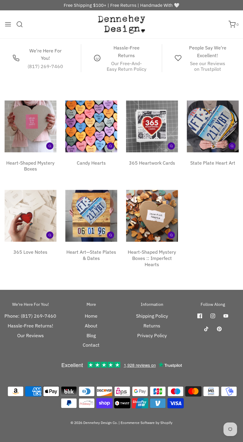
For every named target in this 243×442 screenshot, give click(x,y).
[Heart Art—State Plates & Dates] (91, 216)
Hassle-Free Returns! (30, 326)
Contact (91, 345)
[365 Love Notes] (30, 216)
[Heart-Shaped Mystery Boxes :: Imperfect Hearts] (152, 216)
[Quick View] (49, 145)
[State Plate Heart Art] (213, 126)
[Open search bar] (22, 24)
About (91, 326)
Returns (151, 326)
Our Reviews (30, 335)
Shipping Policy (152, 316)
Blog (91, 335)
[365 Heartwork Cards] (152, 126)
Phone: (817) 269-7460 (30, 316)
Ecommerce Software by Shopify (146, 422)
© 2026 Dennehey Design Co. (94, 422)
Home (91, 316)
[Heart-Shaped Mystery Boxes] (30, 126)
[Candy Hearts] (91, 126)
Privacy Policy (152, 335)
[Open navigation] (8, 24)
